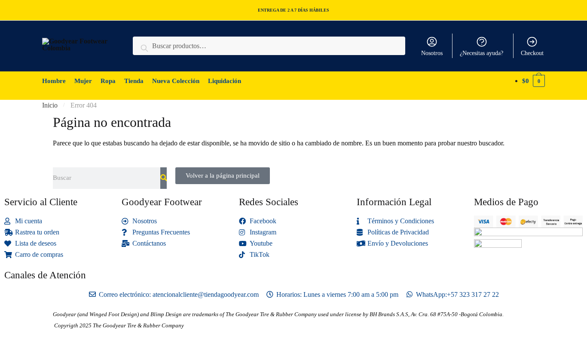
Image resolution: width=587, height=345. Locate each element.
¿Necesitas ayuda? (481, 53)
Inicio (50, 105)
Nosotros (432, 53)
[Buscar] (163, 178)
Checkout (532, 53)
